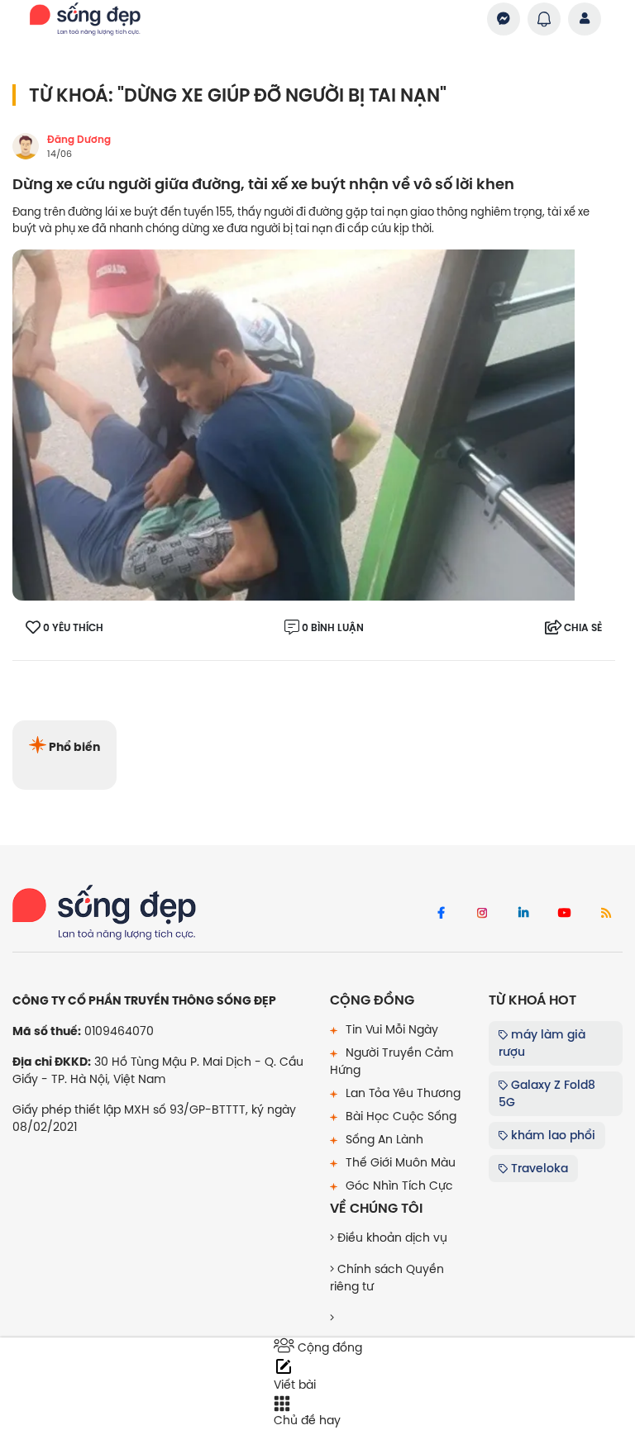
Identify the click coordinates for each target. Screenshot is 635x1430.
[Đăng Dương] (25, 146)
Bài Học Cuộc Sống (399, 1116)
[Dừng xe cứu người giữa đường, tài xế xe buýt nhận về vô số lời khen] (293, 424)
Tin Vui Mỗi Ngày (390, 1029)
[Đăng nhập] (584, 19)
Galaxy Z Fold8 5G (547, 1093)
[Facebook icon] (440, 913)
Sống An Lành (382, 1139)
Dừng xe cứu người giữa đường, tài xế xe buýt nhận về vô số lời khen (263, 184)
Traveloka (538, 1168)
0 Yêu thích (73, 627)
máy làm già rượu (542, 1043)
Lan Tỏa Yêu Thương (401, 1093)
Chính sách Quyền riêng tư (387, 1278)
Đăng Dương (79, 139)
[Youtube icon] (564, 913)
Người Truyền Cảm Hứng (391, 1061)
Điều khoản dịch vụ (390, 1237)
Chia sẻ (583, 627)
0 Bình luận (333, 627)
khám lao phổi (551, 1135)
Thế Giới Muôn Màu (399, 1162)
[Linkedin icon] (523, 913)
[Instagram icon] (482, 913)
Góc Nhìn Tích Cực (397, 1185)
